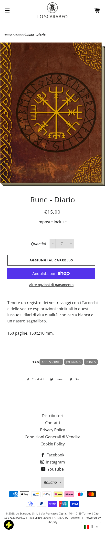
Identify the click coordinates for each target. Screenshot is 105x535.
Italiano (50, 482)
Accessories (51, 362)
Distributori (52, 415)
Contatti (52, 422)
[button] (91, 526)
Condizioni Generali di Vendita (52, 437)
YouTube (55, 469)
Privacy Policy (52, 429)
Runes (91, 362)
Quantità (38, 244)
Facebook (55, 455)
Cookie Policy (53, 444)
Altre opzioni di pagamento (51, 284)
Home (8, 34)
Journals (73, 362)
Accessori (19, 34)
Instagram (55, 462)
